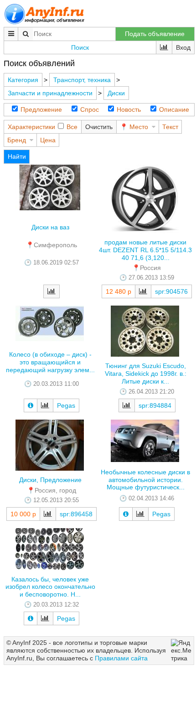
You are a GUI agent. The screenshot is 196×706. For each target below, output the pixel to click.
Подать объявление (155, 33)
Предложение (41, 109)
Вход (183, 47)
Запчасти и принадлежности (50, 93)
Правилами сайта (121, 658)
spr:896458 (76, 514)
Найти (17, 156)
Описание (174, 109)
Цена (48, 140)
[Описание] (30, 405)
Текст (170, 126)
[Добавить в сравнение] (51, 291)
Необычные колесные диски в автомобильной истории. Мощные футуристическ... (145, 479)
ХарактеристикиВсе (42, 126)
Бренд (16, 140)
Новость (129, 109)
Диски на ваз (50, 227)
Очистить (99, 126)
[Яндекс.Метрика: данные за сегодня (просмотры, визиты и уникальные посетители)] (181, 650)
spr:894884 (155, 405)
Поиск (80, 47)
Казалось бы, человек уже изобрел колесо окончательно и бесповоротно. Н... (50, 587)
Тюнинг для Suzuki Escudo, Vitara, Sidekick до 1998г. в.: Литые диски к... (145, 373)
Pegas (66, 405)
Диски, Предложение (50, 479)
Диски (116, 93)
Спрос (89, 109)
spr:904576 (171, 291)
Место (138, 126)
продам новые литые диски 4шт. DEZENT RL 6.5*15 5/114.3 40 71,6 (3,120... (145, 250)
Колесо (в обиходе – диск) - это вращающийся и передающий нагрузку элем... (50, 362)
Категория (23, 79)
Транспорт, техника (82, 79)
